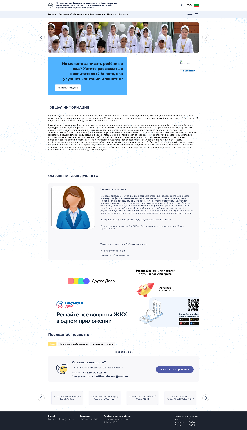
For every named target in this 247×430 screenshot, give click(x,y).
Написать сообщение (68, 88)
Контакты (123, 14)
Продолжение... (123, 352)
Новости (111, 14)
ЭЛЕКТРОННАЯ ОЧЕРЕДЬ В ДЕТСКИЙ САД (67, 397)
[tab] (52, 344)
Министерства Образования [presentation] (73, 344)
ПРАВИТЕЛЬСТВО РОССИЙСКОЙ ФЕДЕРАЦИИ (180, 397)
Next (205, 37)
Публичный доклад (136, 244)
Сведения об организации (114, 255)
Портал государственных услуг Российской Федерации (104, 397)
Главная (52, 14)
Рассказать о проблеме (174, 369)
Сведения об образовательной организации (82, 14)
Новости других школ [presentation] (103, 344)
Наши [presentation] (52, 344)
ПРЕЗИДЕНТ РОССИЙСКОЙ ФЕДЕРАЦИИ (142, 397)
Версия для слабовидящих (189, 5)
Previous (41, 37)
